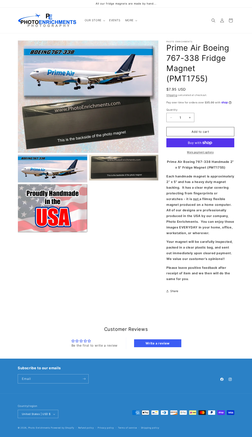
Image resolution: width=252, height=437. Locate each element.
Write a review (157, 343)
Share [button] (174, 291)
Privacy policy (106, 427)
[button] (94, 20)
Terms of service (127, 427)
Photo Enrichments (39, 428)
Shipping (171, 95)
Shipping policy (150, 427)
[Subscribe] (84, 378)
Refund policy (86, 427)
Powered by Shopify (62, 428)
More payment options (200, 152)
